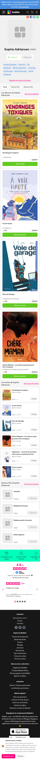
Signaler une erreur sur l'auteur (20, 80)
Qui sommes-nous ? (20, 618)
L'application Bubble (20, 668)
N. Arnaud (15, 299)
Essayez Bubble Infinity (20, 670)
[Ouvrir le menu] (4, 12)
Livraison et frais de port (20, 700)
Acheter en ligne (20, 705)
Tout (5, 87)
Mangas (20, 645)
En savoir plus (24, 7)
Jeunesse (20, 648)
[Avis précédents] (2, 589)
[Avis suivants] (37, 589)
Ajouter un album (20, 676)
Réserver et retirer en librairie (20, 708)
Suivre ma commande (20, 702)
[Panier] (32, 12)
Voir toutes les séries (31, 383)
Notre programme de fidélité (20, 673)
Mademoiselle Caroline (20, 369)
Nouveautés (20, 650)
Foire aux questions (20, 697)
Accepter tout (8, 756)
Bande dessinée (20, 639)
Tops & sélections (20, 653)
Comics (20, 642)
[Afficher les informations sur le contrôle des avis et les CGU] (32, 575)
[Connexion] (37, 12)
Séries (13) (15, 87)
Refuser (21, 756)
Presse (20, 621)
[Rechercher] (28, 12)
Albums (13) (28, 87)
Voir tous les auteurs (31, 484)
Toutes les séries (20, 656)
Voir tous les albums (32, 94)
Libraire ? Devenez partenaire (20, 685)
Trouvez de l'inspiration (20, 637)
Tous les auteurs (20, 659)
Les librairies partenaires (20, 688)
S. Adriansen (6, 157)
